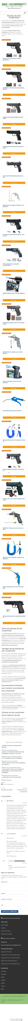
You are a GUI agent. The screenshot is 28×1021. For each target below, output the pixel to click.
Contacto (3, 928)
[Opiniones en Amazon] (5, 472)
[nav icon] (25, 12)
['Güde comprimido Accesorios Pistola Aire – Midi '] (14, 577)
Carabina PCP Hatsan (6, 951)
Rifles (2, 989)
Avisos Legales (4, 925)
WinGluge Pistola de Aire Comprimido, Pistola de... (14, 440)
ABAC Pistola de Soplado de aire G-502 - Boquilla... (13, 352)
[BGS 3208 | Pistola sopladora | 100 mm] (14, 401)
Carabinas (3, 971)
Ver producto (14, 65)
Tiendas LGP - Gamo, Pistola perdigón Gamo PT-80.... (14, 499)
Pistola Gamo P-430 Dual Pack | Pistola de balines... (13, 147)
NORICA (3, 983)
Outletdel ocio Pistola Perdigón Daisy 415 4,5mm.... (13, 118)
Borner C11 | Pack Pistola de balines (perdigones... (12, 59)
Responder (24, 802)
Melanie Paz (10, 800)
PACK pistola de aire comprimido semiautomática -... (11, 264)
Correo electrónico (7, 899)
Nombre (3, 893)
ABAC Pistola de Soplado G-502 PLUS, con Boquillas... (13, 206)
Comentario (4, 881)
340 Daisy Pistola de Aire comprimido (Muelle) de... (14, 617)
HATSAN (3, 980)
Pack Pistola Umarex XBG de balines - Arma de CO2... (13, 235)
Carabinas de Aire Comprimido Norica (10, 957)
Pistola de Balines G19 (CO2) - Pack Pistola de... (13, 470)
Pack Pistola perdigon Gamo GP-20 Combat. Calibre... (14, 323)
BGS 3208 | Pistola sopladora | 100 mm (12, 410)
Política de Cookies (6, 931)
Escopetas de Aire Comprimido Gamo (10, 963)
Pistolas (3, 986)
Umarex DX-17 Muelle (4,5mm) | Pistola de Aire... (13, 176)
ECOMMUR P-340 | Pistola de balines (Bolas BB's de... (13, 88)
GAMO (2, 977)
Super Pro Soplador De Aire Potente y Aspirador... (12, 382)
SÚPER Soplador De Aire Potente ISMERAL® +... (14, 294)
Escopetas (3, 974)
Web (2, 905)
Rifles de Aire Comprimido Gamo (9, 960)
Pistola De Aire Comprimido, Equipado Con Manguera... (13, 558)
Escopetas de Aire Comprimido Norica (10, 954)
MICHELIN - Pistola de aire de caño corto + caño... (13, 529)
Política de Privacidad (6, 934)
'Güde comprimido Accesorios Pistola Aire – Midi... (13, 587)
